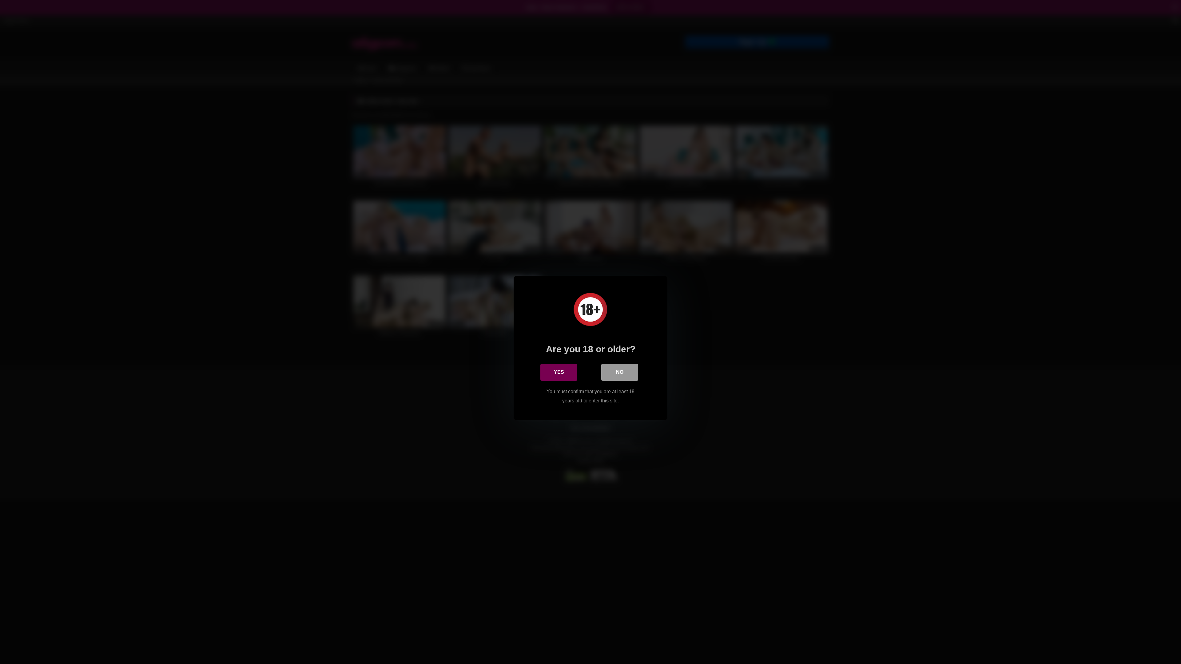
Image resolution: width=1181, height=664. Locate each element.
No (619, 372)
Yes (559, 372)
